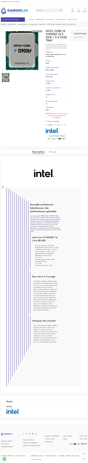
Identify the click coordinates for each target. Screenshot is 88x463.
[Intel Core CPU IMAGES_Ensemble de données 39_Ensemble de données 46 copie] (22, 51)
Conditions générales (50, 456)
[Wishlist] (3, 31)
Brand (52, 152)
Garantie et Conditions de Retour (31, 445)
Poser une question (53, 121)
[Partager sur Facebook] (55, 124)
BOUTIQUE (31, 19)
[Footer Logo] (7, 434)
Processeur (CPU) (22, 24)
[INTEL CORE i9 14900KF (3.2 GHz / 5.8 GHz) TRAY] (86, 24)
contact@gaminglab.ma (7, 446)
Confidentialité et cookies (36, 456)
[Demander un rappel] (84, 454)
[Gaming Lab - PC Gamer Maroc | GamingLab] (14, 10)
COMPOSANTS (11, 24)
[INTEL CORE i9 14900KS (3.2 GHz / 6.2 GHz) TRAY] (82, 24)
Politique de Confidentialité (30, 443)
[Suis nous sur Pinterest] (33, 433)
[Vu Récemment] (84, 459)
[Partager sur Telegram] (58, 125)
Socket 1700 (42, 24)
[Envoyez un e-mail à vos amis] (64, 125)
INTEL (42, 216)
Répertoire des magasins (72, 456)
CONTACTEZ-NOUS (60, 19)
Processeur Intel (33, 24)
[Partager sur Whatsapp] (61, 125)
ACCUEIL (3, 24)
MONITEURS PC (50, 19)
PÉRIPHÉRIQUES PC (40, 19)
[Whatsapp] (4, 459)
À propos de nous (50, 439)
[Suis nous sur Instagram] (36, 434)
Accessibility (61, 456)
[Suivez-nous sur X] (23, 433)
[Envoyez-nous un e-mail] (29, 434)
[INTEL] (52, 130)
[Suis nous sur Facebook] (26, 433)
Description (38, 152)
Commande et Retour (28, 440)
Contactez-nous (49, 442)
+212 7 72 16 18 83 (15, 1)
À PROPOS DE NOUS (72, 19)
